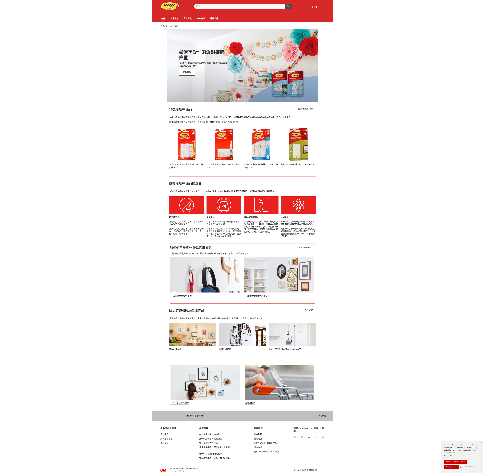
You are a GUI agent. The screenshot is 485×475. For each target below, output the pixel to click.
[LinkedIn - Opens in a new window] (302, 437)
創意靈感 (174, 18)
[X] (295, 437)
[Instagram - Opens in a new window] (323, 437)
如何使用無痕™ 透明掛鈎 (210, 438)
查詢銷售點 (250, 403)
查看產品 (187, 72)
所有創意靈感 (166, 438)
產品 (163, 18)
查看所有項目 (308, 310)
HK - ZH (315, 7)
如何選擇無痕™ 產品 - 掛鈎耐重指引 (214, 448)
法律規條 (173, 468)
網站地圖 (258, 447)
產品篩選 (188, 18)
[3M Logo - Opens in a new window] (170, 6)
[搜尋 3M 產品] (288, 6)
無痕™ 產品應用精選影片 (210, 454)
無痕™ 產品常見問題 (180, 403)
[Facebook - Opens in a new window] (316, 437)
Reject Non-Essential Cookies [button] (455, 461)
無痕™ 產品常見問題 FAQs (265, 443)
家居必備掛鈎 (175, 349)
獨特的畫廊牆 (225, 349)
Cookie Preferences (191, 468)
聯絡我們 (322, 415)
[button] (468, 467)
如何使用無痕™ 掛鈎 (208, 443)
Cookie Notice (450, 456)
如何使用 (201, 18)
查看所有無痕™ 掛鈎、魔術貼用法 (214, 458)
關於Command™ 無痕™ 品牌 (266, 451)
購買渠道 (214, 18)
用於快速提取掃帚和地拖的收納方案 (285, 349)
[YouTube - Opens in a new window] (309, 437)
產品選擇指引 (232, 121)
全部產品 (164, 434)
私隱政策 (180, 468)
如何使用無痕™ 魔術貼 (209, 434)
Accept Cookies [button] (451, 467)
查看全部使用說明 (306, 247)
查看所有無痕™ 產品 (305, 109)
